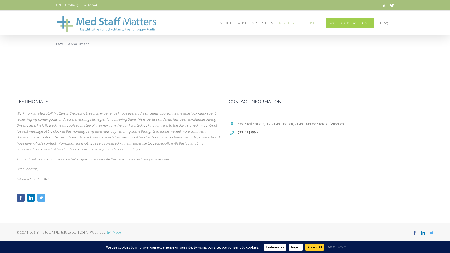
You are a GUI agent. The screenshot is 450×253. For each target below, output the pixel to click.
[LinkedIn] (31, 198)
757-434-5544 (248, 132)
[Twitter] (41, 198)
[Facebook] (21, 198)
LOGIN (83, 232)
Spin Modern (114, 232)
